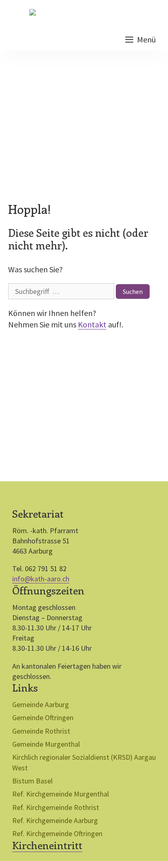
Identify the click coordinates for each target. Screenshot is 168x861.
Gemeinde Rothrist (41, 731)
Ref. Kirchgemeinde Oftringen (57, 833)
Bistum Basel (32, 780)
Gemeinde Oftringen (42, 717)
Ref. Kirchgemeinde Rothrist (55, 807)
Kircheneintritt (47, 845)
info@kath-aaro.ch (40, 578)
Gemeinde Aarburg (40, 704)
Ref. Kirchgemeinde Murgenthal (60, 794)
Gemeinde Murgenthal (46, 744)
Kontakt (92, 324)
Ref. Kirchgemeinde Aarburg (55, 820)
